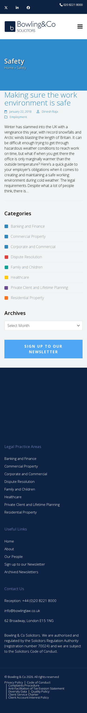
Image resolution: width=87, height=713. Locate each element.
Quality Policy (40, 691)
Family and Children (26, 267)
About (9, 548)
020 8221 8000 (73, 5)
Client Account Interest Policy (28, 697)
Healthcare (20, 277)
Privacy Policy (13, 682)
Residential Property (27, 297)
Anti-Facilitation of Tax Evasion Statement (36, 688)
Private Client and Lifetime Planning (39, 287)
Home (9, 67)
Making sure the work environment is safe (40, 99)
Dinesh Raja (50, 111)
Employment (18, 117)
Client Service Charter (23, 694)
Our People (13, 556)
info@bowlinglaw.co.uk (22, 610)
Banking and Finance (28, 226)
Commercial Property (28, 236)
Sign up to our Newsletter (24, 564)
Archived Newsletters (21, 571)
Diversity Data (17, 691)
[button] (80, 27)
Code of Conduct (38, 682)
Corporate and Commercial (33, 246)
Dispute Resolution (26, 256)
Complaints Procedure (23, 685)
